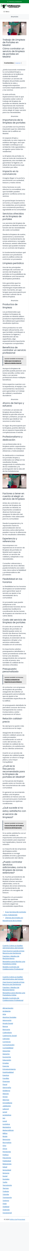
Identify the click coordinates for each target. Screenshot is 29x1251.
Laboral (6, 1109)
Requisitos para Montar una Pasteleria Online (14, 962)
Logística (6, 1124)
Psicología (7, 1158)
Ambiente (7, 1011)
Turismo (6, 1200)
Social (5, 1176)
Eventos (6, 1075)
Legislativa (7, 1115)
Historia (6, 1094)
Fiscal (5, 1084)
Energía (6, 1066)
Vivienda (6, 1210)
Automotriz (7, 1020)
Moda (5, 1136)
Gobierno (6, 1090)
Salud (5, 1167)
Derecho (6, 1054)
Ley (4, 1118)
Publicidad (7, 1161)
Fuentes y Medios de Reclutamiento (11, 957)
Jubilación (7, 1106)
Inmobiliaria (7, 1103)
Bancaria (6, 1029)
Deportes (6, 1051)
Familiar (6, 1078)
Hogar (5, 1097)
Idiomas (6, 1100)
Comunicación (8, 1045)
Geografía (7, 1087)
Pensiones (7, 1152)
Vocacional (7, 1213)
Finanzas (6, 1081)
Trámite (6, 1194)
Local (5, 1121)
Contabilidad (8, 1048)
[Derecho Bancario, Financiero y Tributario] (10, 6)
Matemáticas (8, 1130)
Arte (4, 1014)
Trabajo (6, 1191)
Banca (5, 1026)
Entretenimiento (9, 1069)
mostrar (18, 63)
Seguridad (7, 1170)
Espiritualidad (8, 1072)
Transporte (7, 1197)
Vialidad (6, 1207)
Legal (5, 1112)
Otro (4, 1145)
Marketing (7, 1127)
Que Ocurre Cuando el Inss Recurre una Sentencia (13, 952)
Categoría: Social (10, 1035)
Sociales (6, 1179)
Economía (7, 1057)
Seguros (6, 1173)
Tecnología (7, 1185)
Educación (7, 1060)
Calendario (7, 1032)
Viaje (5, 1203)
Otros (5, 1148)
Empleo (6, 1063)
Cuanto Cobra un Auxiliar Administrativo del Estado (13, 946)
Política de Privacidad (17, 1219)
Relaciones (7, 1164)
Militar (5, 1133)
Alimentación (8, 1008)
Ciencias (6, 1039)
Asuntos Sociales (9, 1017)
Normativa (7, 1142)
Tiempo (6, 1188)
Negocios (6, 1139)
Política (6, 1155)
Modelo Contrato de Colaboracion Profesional (13, 968)
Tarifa (5, 1182)
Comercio (7, 1042)
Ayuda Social (8, 1023)
